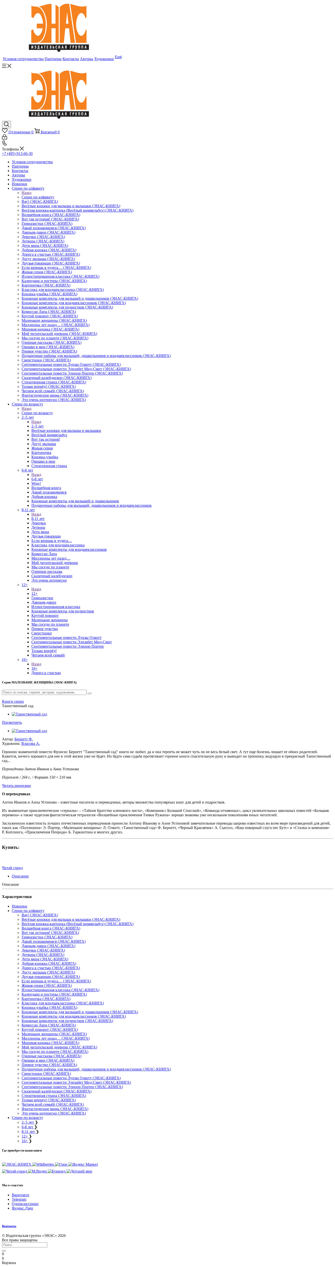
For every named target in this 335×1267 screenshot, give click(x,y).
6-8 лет (37, 479)
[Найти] (4, 1251)
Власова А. (30, 743)
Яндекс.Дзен (22, 1208)
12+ (34, 593)
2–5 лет (37, 426)
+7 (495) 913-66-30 (17, 153)
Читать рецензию (16, 785)
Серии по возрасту (37, 413)
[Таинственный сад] (29, 714)
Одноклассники (25, 1204)
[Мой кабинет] (4, 138)
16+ (34, 668)
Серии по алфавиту (38, 197)
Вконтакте (20, 1195)
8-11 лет (38, 519)
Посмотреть (12, 722)
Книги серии (13, 701)
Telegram (19, 1199)
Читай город (12, 868)
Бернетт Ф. (23, 739)
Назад (26, 193)
